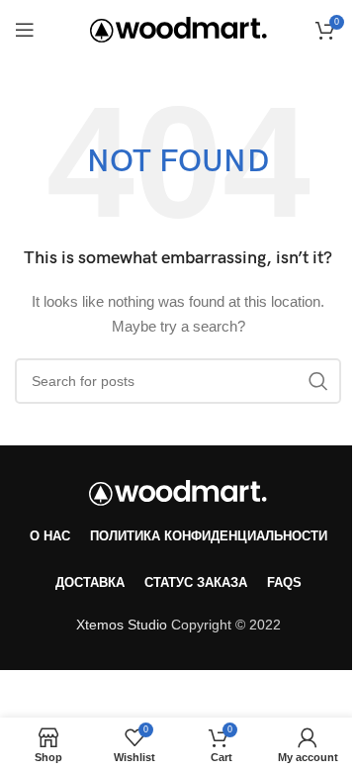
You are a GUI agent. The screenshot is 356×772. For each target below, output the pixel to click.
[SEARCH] (318, 381)
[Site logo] (178, 29)
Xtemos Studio (121, 624)
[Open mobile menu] (24, 29)
